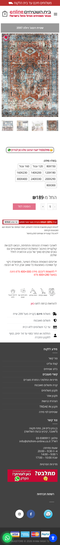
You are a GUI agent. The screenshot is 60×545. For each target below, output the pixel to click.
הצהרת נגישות (50, 401)
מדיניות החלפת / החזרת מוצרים (41, 380)
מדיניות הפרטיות (49, 464)
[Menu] (56, 14)
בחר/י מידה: (50, 160)
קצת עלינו (52, 363)
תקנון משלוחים (50, 390)
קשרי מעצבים (50, 374)
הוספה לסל (24, 206)
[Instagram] (19, 514)
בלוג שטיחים (51, 369)
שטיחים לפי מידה (48, 412)
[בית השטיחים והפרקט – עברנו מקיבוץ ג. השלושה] (30, 14)
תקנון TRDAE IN (49, 406)
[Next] (5, 75)
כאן (32, 303)
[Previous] (53, 75)
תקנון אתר (52, 396)
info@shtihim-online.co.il (34, 441)
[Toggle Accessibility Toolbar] (53, 538)
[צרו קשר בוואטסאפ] (7, 538)
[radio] (51, 166)
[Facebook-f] (31, 514)
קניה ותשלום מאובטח (46, 385)
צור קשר (53, 358)
